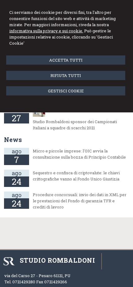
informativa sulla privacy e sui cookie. (46, 31)
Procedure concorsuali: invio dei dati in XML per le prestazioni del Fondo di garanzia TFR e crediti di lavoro (80, 201)
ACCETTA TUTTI (66, 60)
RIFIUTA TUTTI (65, 75)
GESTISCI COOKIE (66, 91)
